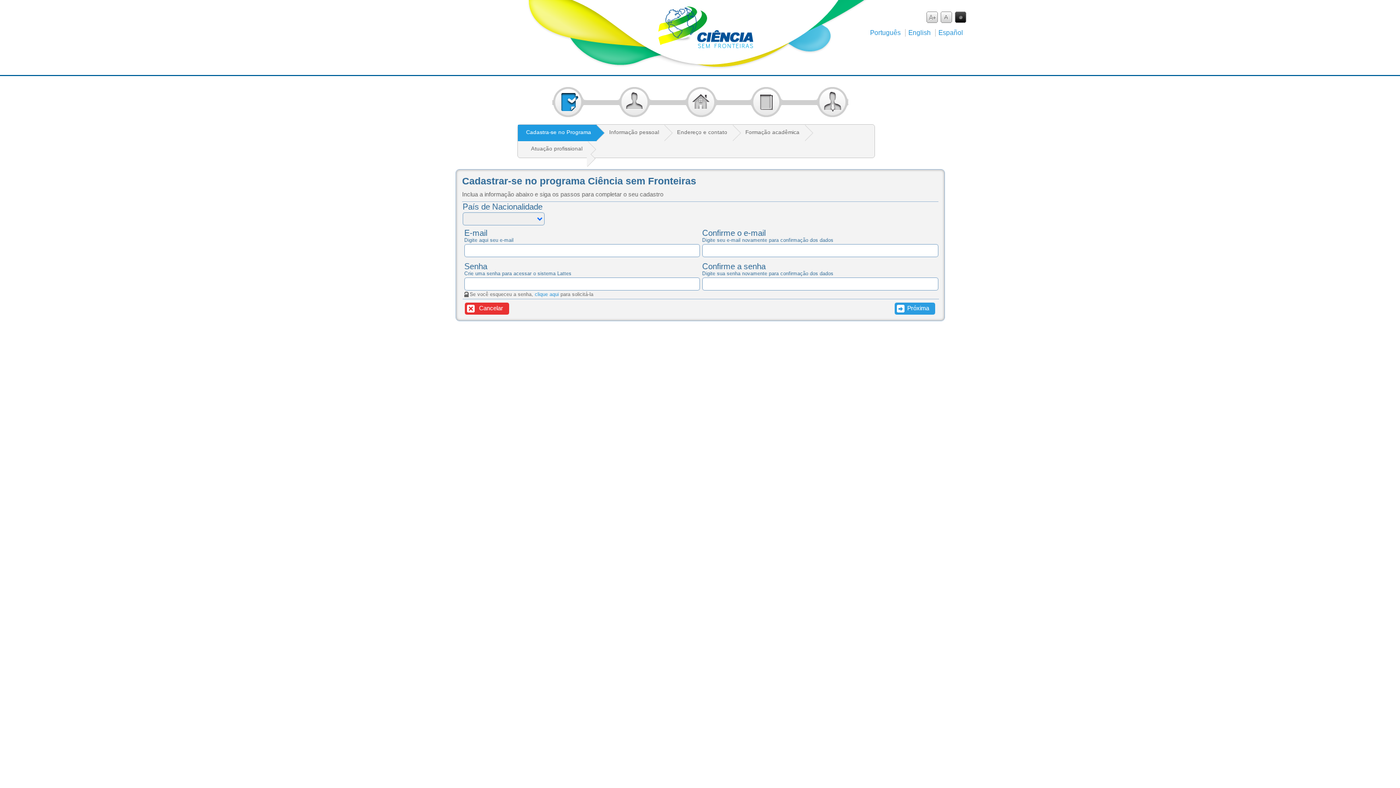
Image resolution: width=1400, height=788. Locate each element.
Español (950, 33)
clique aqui (547, 294)
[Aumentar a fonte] (932, 17)
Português (885, 33)
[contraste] (960, 17)
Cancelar (490, 308)
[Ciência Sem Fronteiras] (700, 65)
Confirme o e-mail (734, 232)
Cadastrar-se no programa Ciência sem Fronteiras (579, 181)
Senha (475, 266)
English (919, 33)
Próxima (918, 308)
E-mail (475, 232)
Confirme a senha (734, 266)
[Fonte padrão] (946, 17)
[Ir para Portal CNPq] (458, 22)
